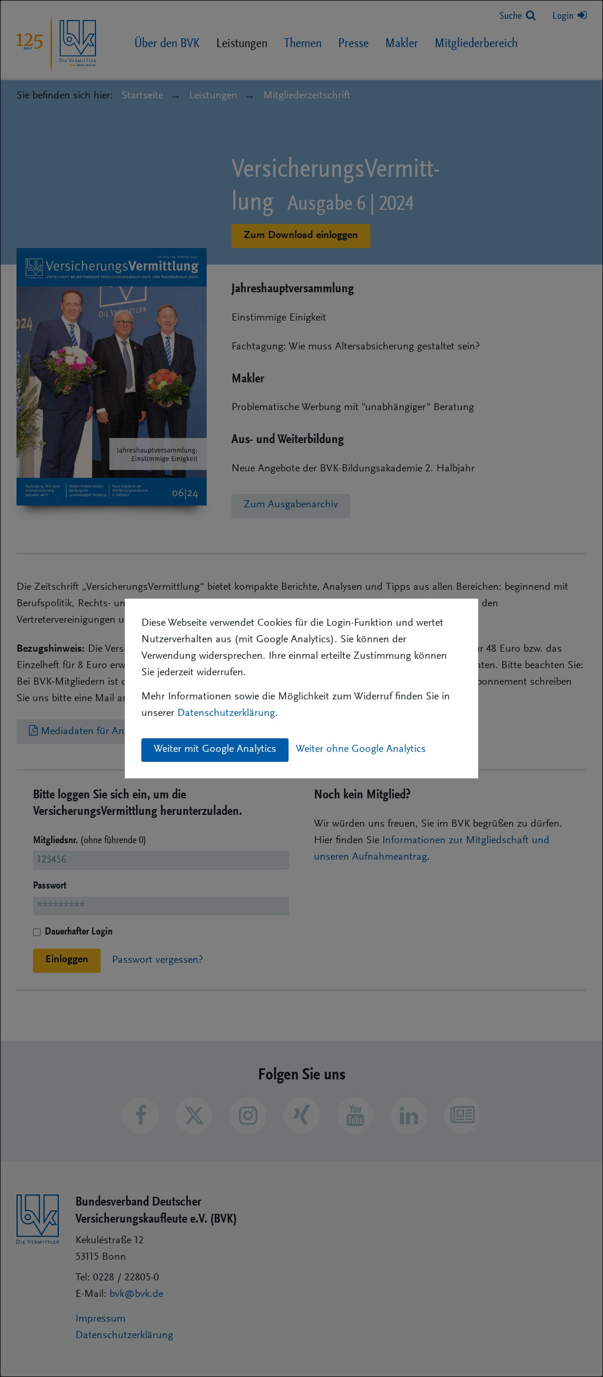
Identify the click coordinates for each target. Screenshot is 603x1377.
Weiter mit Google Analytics (215, 749)
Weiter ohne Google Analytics (361, 749)
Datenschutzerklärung (226, 713)
